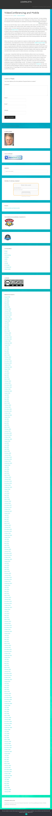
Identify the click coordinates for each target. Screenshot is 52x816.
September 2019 (8, 463)
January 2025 (7, 335)
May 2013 (6, 615)
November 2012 (8, 627)
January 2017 (7, 527)
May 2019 (6, 471)
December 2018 (8, 481)
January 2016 (7, 551)
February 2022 (7, 405)
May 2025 (6, 327)
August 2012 (7, 633)
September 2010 (8, 679)
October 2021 (7, 413)
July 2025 (6, 323)
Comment (6, 84)
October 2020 (7, 437)
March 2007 (7, 763)
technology (6, 265)
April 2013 (6, 617)
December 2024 (8, 337)
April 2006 (6, 785)
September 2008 (8, 727)
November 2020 (8, 435)
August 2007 (7, 753)
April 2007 (6, 761)
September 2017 (8, 511)
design (5, 251)
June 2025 (6, 325)
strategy (6, 263)
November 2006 (8, 771)
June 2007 (6, 757)
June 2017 (6, 517)
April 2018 (6, 497)
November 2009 (8, 699)
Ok (26, 814)
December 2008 (8, 721)
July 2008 (6, 731)
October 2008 (7, 725)
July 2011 (6, 659)
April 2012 (6, 641)
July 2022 (6, 395)
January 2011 (7, 671)
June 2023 (6, 373)
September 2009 (8, 703)
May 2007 (6, 759)
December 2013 (8, 601)
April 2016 (6, 545)
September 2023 (8, 367)
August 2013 (7, 609)
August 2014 (7, 585)
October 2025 (7, 317)
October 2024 (7, 341)
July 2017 (6, 515)
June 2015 (6, 565)
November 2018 (8, 483)
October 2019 (7, 461)
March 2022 (7, 403)
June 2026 (6, 301)
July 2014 (6, 587)
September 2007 (8, 751)
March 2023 (7, 379)
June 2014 (6, 589)
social (5, 261)
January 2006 (7, 791)
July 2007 (6, 755)
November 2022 (8, 387)
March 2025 (7, 331)
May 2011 (6, 663)
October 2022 (7, 389)
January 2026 (7, 311)
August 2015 (7, 561)
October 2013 (7, 605)
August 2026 (7, 297)
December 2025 (8, 313)
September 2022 (8, 391)
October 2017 (7, 509)
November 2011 (8, 651)
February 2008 (7, 741)
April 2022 (6, 401)
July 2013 (6, 611)
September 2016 (8, 535)
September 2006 (8, 775)
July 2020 (6, 443)
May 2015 (6, 567)
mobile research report (40, 42)
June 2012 (6, 637)
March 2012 (7, 643)
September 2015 (8, 559)
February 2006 (7, 789)
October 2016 (7, 533)
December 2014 (8, 577)
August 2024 (7, 345)
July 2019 (6, 467)
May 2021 (6, 423)
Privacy (28, 196)
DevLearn (39, 63)
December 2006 (8, 769)
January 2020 (7, 455)
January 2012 (7, 647)
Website (6, 110)
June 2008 (6, 733)
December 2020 (8, 433)
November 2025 (8, 315)
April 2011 (6, 665)
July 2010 (6, 683)
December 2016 (8, 529)
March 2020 (7, 451)
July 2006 (6, 779)
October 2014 (7, 581)
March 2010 (7, 691)
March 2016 (7, 547)
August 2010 (7, 681)
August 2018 (7, 489)
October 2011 (7, 653)
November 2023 (8, 363)
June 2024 (6, 349)
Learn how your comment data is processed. (29, 126)
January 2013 (7, 623)
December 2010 (8, 673)
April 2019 (6, 473)
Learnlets (26, 2)
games (5, 253)
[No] (50, 812)
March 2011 (7, 667)
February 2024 (7, 357)
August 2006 (7, 777)
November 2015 (8, 555)
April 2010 (6, 689)
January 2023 (7, 383)
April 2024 (6, 353)
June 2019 (6, 469)
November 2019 (8, 459)
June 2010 (6, 685)
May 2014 (6, 591)
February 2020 (7, 453)
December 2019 (8, 457)
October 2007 (7, 749)
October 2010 (7, 677)
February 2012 (7, 645)
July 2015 (6, 563)
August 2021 (7, 417)
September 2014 (8, 583)
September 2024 (8, 343)
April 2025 (6, 329)
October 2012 (7, 629)
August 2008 (7, 729)
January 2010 (7, 695)
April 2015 (6, 569)
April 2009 (6, 713)
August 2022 (7, 393)
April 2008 (6, 737)
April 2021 (6, 425)
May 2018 (6, 495)
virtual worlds (7, 269)
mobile (5, 259)
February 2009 (7, 717)
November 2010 (8, 675)
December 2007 (8, 745)
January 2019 (7, 479)
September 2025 (8, 319)
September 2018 (8, 487)
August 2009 (7, 705)
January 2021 (7, 431)
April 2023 (6, 377)
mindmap (6, 257)
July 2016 (6, 539)
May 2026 (6, 303)
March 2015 (7, 571)
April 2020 (6, 449)
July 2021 (6, 419)
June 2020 (6, 445)
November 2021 (8, 411)
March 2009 (7, 715)
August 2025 (7, 321)
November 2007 (8, 747)
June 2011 (6, 661)
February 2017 (7, 525)
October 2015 (7, 557)
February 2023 (7, 381)
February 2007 (7, 765)
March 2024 (7, 355)
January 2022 (7, 407)
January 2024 (7, 359)
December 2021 (8, 409)
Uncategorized (7, 267)
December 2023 (8, 361)
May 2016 (6, 543)
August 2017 (7, 513)
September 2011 (8, 655)
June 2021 (6, 421)
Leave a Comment (21, 15)
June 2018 (6, 493)
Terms (25, 196)
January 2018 (7, 503)
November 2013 (8, 603)
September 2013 (8, 607)
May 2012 (6, 639)
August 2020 (7, 441)
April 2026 (6, 305)
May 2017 (6, 519)
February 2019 (7, 477)
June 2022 (6, 397)
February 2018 (7, 501)
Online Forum (15, 29)
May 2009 (6, 711)
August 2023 (7, 369)
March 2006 (7, 787)
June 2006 (6, 781)
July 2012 (6, 635)
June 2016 (6, 541)
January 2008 (7, 743)
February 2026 (7, 309)
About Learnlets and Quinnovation (12, 208)
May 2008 (6, 735)
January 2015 (7, 575)
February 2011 (7, 669)
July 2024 (6, 347)
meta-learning (7, 255)
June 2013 (6, 613)
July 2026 (6, 299)
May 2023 (6, 375)
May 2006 (6, 783)
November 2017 (8, 507)
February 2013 (7, 621)
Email (6, 104)
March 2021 (7, 427)
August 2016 (7, 537)
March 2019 (7, 475)
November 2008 (8, 723)
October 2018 (7, 485)
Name (6, 97)
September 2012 (8, 631)
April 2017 (6, 521)
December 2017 (8, 505)
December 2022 (8, 385)
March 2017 (7, 523)
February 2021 (7, 429)
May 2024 (6, 351)
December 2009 (8, 697)
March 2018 (7, 499)
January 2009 (7, 719)
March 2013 (7, 619)
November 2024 (8, 339)
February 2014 (7, 597)
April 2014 (6, 593)
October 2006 (7, 773)
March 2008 (7, 739)
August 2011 (7, 657)
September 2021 (8, 415)
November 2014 (8, 579)
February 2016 (7, 549)
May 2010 (6, 687)
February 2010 (7, 693)
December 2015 (8, 553)
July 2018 (6, 491)
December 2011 (8, 649)
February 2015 (7, 573)
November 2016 (8, 531)
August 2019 (7, 465)
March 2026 (7, 307)
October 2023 (7, 365)
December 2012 (8, 625)
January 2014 (7, 599)
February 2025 (7, 333)
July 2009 (6, 707)
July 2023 (6, 371)
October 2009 (7, 701)
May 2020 (6, 447)
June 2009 (6, 709)
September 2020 (8, 439)
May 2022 (6, 399)
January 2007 (7, 767)
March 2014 (7, 595)
